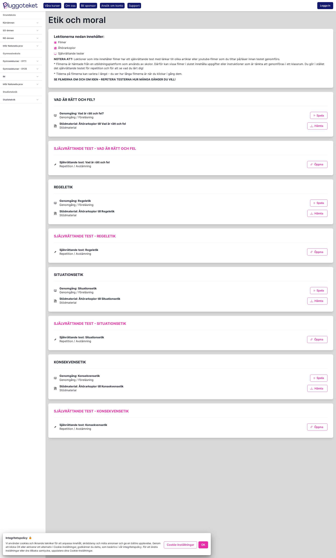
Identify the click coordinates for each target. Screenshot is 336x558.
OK (203, 544)
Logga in (325, 5)
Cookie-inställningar (180, 544)
